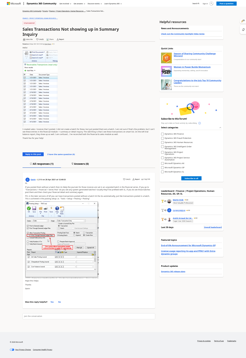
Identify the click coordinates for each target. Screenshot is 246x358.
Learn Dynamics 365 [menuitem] (112, 3)
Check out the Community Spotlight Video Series (182, 34)
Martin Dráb (178, 200)
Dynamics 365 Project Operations (174, 153)
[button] (196, 3)
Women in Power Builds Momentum (192, 67)
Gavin (33, 179)
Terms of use (219, 341)
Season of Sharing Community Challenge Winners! (195, 55)
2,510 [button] (39, 179)
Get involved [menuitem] (64, 3)
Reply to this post (33, 154)
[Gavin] (27, 180)
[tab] (42, 165)
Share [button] (51, 39)
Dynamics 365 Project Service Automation (177, 159)
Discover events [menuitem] (94, 3)
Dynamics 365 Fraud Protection (178, 138)
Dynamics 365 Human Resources (179, 142)
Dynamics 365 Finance (174, 134)
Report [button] (61, 39)
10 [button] (53, 44)
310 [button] (189, 210)
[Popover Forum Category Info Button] (199, 123)
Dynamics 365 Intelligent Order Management (178, 148)
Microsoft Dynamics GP (174, 168)
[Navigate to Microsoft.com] (14, 3)
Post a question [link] (226, 3)
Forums (45, 11)
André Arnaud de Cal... (183, 218)
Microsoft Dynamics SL (174, 172)
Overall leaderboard (213, 227)
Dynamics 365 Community (41, 3)
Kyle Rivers (48, 44)
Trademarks (231, 341)
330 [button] (187, 200)
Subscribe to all (191, 178)
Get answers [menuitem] (78, 3)
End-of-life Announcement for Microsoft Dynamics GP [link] (188, 245)
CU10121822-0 (179, 210)
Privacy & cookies (204, 341)
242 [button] (196, 218)
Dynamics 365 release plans (173, 271)
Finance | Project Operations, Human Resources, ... (67, 11)
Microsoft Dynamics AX (174, 163)
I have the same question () (61, 154)
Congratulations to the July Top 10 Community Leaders (197, 81)
